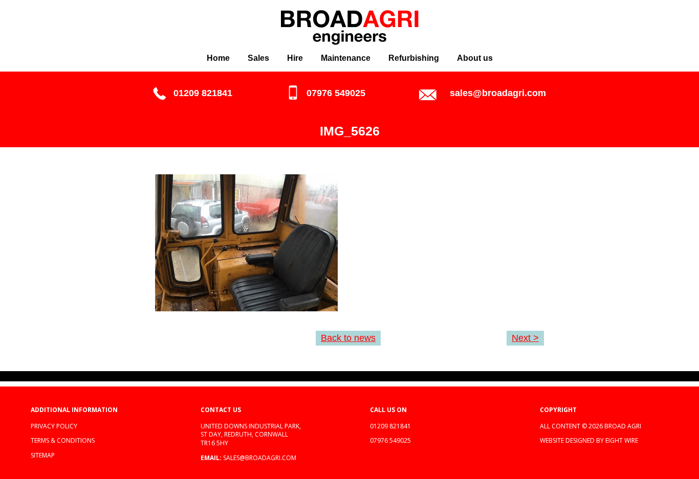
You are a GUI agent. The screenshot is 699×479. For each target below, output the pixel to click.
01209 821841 (202, 93)
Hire (295, 58)
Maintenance (345, 58)
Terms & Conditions (63, 440)
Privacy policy (54, 426)
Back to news (348, 338)
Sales (258, 58)
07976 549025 (336, 93)
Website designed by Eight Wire (589, 440)
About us (475, 58)
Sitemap (43, 455)
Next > (525, 338)
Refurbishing (413, 58)
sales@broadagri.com (498, 93)
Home (218, 58)
